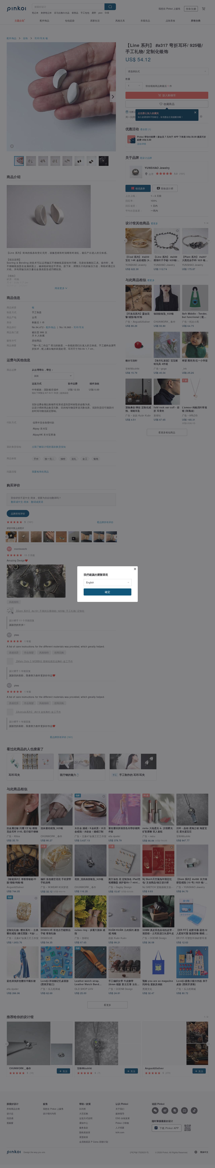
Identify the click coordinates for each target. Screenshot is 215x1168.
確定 (107, 592)
